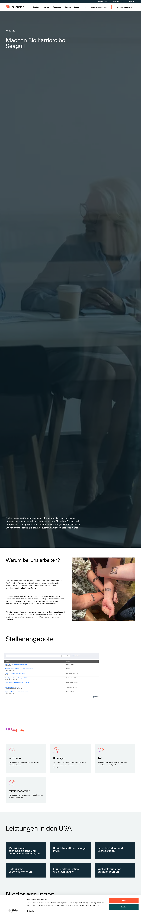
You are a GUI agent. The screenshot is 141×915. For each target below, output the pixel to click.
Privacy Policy (83, 905)
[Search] (85, 7)
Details (31, 911)
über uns (30, 612)
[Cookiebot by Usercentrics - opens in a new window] (13, 911)
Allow (124, 900)
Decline (124, 907)
